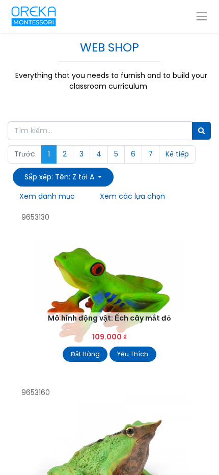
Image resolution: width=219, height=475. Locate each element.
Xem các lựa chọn (132, 196)
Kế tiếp (177, 154)
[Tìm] (201, 130)
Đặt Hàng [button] (85, 354)
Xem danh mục (47, 196)
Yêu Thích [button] (132, 354)
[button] (63, 177)
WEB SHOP (109, 47)
